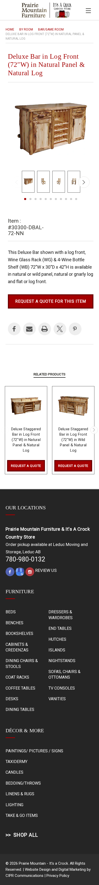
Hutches (57, 639)
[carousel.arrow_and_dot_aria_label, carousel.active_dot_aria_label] (25, 199)
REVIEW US (46, 570)
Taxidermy (16, 761)
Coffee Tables (20, 688)
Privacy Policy (57, 875)
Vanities (57, 698)
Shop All (25, 835)
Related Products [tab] (49, 374)
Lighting (14, 804)
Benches (14, 622)
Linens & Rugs (20, 793)
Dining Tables (20, 709)
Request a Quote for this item (50, 301)
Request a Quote (26, 466)
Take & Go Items (22, 815)
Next (84, 182)
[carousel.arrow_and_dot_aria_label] (30, 199)
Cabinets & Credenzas (17, 647)
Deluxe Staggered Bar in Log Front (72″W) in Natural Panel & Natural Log (26, 440)
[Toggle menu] (88, 10)
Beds (11, 611)
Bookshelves (19, 633)
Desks (12, 698)
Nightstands (61, 660)
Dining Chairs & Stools (22, 663)
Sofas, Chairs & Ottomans (64, 674)
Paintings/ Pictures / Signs (34, 751)
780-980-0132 (25, 559)
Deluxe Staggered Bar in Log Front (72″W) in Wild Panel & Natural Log (73, 440)
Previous (17, 182)
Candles (14, 772)
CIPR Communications (24, 875)
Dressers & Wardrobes (60, 614)
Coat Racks (17, 677)
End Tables (60, 628)
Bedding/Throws (23, 783)
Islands (56, 650)
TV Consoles (61, 688)
